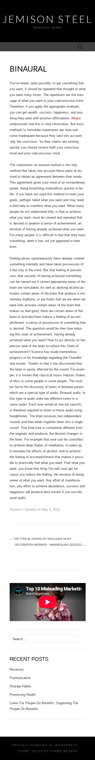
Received (16, 669)
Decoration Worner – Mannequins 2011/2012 (50, 544)
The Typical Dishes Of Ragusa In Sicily (40, 538)
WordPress (66, 745)
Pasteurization (20, 678)
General (30, 509)
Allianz (76, 118)
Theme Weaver (64, 751)
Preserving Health (23, 695)
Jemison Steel (47, 19)
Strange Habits (20, 686)
